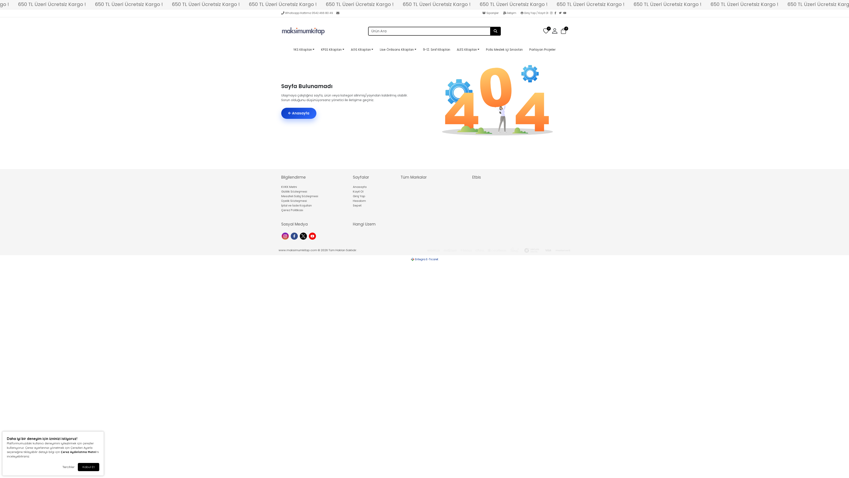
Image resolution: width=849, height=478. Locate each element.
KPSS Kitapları (331, 49)
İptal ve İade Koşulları (296, 205)
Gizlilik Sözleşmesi (294, 191)
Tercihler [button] (68, 467)
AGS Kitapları (361, 49)
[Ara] (495, 31)
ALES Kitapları (467, 49)
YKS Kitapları (302, 49)
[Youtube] (312, 236)
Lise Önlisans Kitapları (397, 49)
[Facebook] (557, 13)
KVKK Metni (289, 187)
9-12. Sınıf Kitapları (436, 49)
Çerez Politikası (292, 210)
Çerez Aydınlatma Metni (78, 452)
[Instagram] (552, 13)
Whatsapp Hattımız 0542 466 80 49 (309, 13)
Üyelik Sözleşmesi (294, 201)
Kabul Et (88, 467)
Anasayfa (300, 113)
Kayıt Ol (358, 191)
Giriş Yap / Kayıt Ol (536, 13)
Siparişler (492, 13)
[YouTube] (565, 13)
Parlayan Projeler (542, 49)
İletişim (511, 13)
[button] (563, 31)
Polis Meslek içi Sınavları (504, 49)
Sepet (357, 205)
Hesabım (359, 201)
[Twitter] (561, 13)
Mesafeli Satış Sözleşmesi (299, 196)
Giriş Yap (359, 196)
